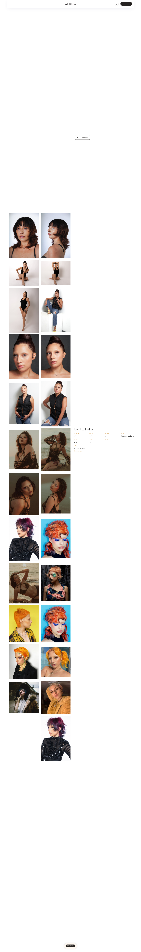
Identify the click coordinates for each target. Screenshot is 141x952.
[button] (117, 4)
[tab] (70, 946)
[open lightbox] (24, 235)
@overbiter (78, 451)
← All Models (82, 137)
